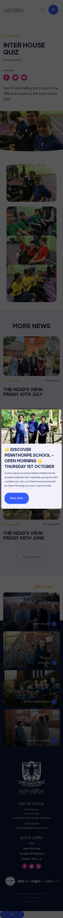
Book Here (16, 498)
